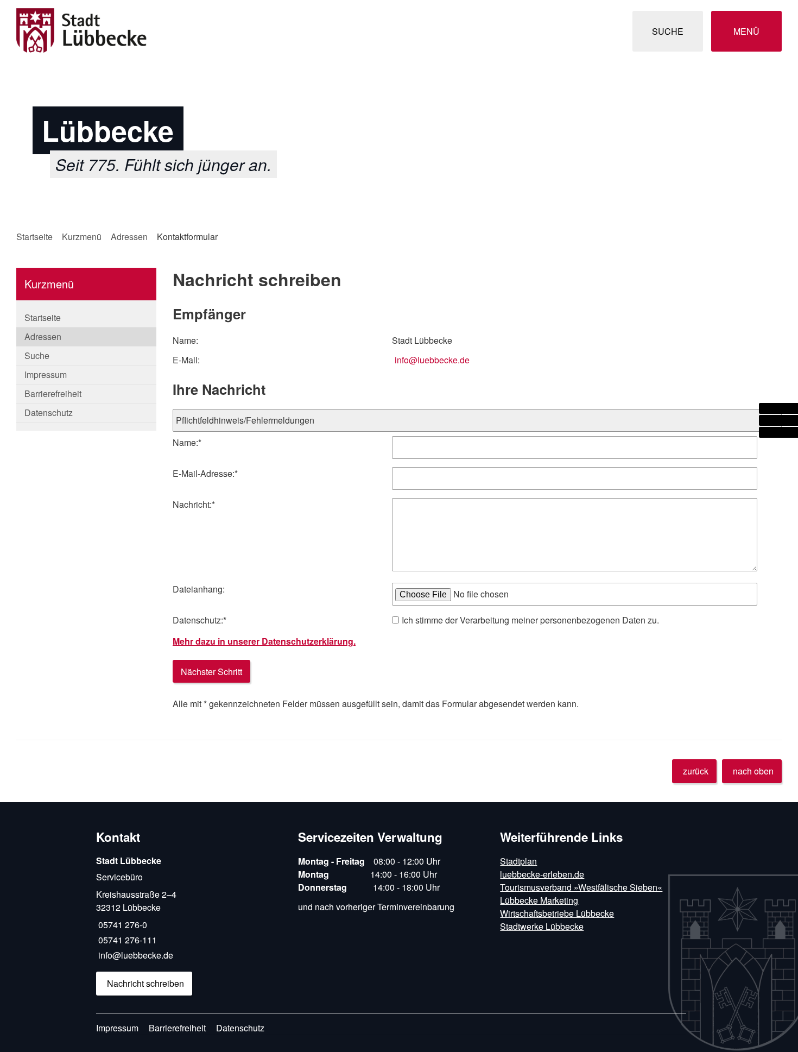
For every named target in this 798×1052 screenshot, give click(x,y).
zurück (695, 771)
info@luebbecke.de (432, 360)
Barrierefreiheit (52, 393)
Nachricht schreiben (145, 983)
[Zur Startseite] (203, 31)
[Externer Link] (778, 408)
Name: (187, 442)
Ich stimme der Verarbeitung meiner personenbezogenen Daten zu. (530, 620)
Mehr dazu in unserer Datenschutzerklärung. (264, 641)
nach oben (753, 771)
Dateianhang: (199, 589)
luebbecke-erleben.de (542, 874)
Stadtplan (518, 861)
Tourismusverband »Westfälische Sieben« (581, 887)
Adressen (129, 236)
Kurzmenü (82, 236)
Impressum (45, 374)
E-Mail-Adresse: (205, 473)
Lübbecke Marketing (539, 900)
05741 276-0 (121, 924)
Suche (36, 355)
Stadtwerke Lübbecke (542, 926)
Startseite (34, 236)
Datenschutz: (199, 620)
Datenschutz (48, 412)
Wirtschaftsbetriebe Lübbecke (557, 913)
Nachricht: (194, 504)
